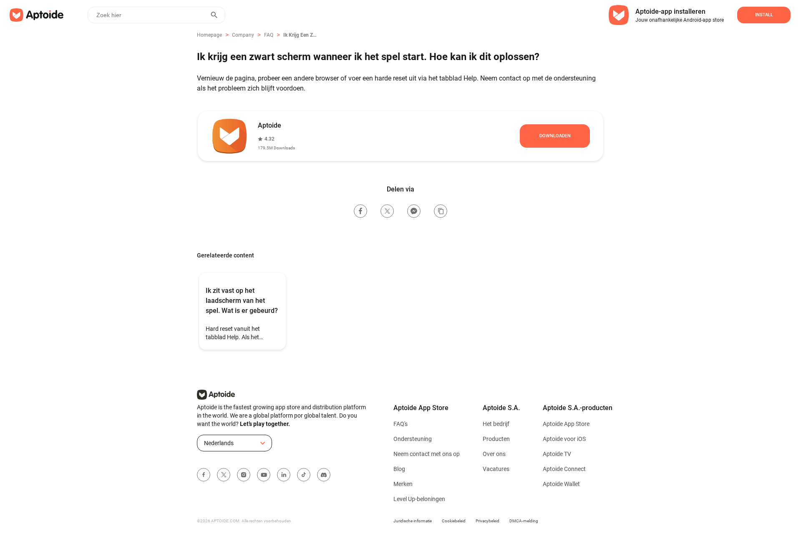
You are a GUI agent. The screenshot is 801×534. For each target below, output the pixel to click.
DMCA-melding (523, 521)
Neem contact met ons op (426, 454)
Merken (403, 484)
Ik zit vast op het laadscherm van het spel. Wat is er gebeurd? (242, 301)
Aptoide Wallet (561, 484)
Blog (399, 469)
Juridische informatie (412, 521)
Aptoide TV (557, 454)
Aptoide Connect (564, 469)
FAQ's (400, 424)
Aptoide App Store (566, 424)
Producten (496, 439)
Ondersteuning (412, 439)
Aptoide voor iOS (564, 439)
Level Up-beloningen (419, 499)
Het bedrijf (496, 424)
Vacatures (496, 469)
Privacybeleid (487, 521)
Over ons (494, 454)
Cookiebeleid (454, 521)
